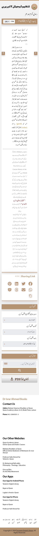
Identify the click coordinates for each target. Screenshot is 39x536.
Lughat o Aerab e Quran (11, 493)
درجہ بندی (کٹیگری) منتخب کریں (27, 314)
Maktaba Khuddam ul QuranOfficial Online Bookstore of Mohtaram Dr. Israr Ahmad (18, 451)
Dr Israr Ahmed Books (15, 399)
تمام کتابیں (35, 521)
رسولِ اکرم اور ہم (31, 14)
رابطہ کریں (13, 521)
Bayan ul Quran (8, 488)
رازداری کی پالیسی (24, 521)
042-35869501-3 (13, 414)
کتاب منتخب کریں (31, 326)
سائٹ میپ (30, 521)
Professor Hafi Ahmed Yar (11, 509)
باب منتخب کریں (31, 338)
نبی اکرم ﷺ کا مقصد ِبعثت (22, 21)
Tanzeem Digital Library (11, 484)
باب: (33, 21)
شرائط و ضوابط (18, 521)
